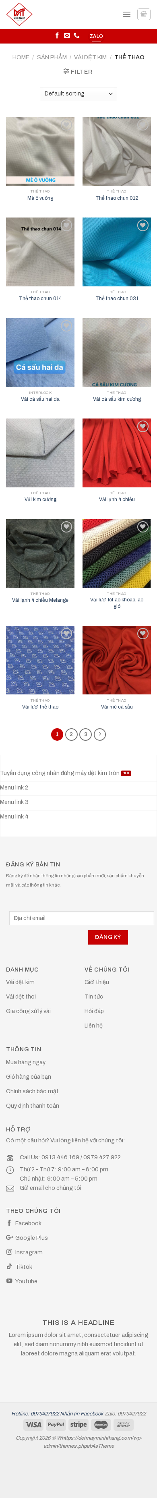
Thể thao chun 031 (116, 298)
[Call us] (77, 36)
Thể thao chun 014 (40, 298)
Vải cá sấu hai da (40, 399)
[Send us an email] (67, 36)
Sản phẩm (52, 57)
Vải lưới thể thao (40, 707)
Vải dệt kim (90, 57)
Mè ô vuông (40, 198)
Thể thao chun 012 (116, 198)
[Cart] (143, 14)
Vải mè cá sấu (117, 707)
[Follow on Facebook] (57, 36)
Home (20, 57)
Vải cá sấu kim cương (117, 399)
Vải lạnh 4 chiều (117, 499)
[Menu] (126, 14)
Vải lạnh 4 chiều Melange (40, 600)
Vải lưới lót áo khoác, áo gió (116, 603)
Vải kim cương (40, 499)
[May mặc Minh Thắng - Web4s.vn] (29, 14)
